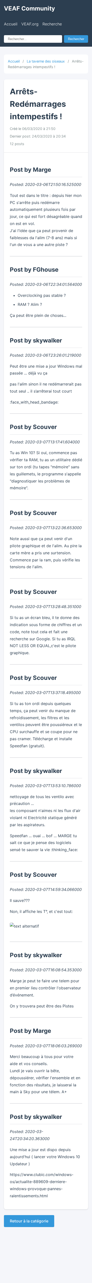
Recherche (52, 23)
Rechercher (76, 39)
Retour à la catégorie (29, 1221)
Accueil (10, 23)
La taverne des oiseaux (46, 61)
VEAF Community (29, 8)
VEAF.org (30, 23)
